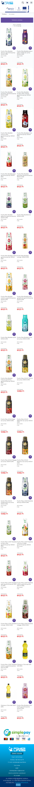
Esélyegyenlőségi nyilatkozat (17, 778)
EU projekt (17, 775)
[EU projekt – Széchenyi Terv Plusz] (17, 9)
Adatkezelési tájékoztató (17, 770)
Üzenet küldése (17, 753)
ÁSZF (17, 768)
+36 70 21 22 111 (19, 759)
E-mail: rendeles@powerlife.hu (17, 762)
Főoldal (4, 14)
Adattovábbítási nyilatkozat (17, 773)
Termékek (11, 14)
